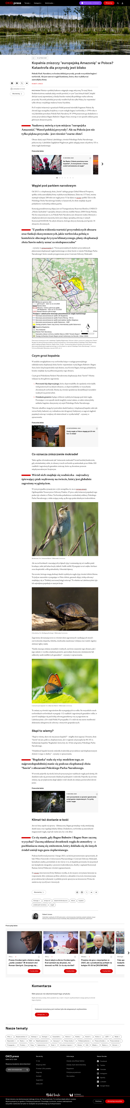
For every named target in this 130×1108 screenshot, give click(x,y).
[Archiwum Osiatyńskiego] (76, 1095)
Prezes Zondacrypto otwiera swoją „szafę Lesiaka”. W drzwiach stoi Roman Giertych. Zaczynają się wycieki (24, 963)
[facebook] (82, 892)
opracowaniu (46, 248)
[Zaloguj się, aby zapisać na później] (38, 956)
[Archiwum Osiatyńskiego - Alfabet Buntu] (53, 1095)
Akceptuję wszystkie (115, 1101)
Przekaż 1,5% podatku (43, 1069)
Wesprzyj (109, 3)
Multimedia (49, 3)
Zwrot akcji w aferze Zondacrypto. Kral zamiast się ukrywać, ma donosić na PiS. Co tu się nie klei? (60, 963)
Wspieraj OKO (41, 1065)
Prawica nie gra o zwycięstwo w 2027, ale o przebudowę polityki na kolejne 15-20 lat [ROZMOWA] (96, 963)
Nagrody (39, 1072)
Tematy (27, 3)
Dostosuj (98, 1101)
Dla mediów (71, 1076)
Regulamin (70, 1069)
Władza (83, 957)
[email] (91, 892)
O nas (38, 1061)
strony (78, 198)
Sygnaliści (39, 1080)
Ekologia (120, 957)
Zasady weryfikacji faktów (75, 1061)
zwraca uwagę (81, 489)
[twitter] (87, 892)
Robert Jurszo (47, 914)
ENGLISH (39, 1084)
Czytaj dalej (34, 971)
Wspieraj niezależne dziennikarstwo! (18, 1064)
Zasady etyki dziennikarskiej (76, 1065)
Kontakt (38, 1076)
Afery (11, 957)
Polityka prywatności (74, 1072)
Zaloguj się (41, 1015)
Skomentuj (16, 94)
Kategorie (37, 3)
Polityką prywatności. (33, 1101)
